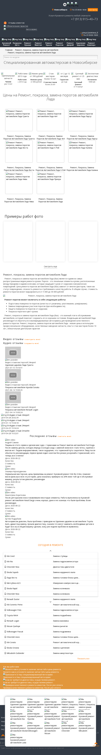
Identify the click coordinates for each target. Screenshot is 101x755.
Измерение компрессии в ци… (66, 583)
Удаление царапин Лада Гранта (19, 365)
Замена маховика (61, 621)
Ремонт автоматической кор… (66, 604)
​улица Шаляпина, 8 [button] (90, 32)
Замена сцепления (61, 648)
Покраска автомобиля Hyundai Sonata (22, 387)
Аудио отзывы (13, 343)
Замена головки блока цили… (66, 577)
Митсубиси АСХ (13, 583)
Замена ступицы (60, 556)
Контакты (92, 9)
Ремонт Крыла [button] (48, 44)
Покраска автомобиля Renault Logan (21, 409)
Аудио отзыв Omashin (19, 431)
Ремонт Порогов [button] (59, 44)
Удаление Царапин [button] (80, 44)
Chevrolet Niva (12, 567)
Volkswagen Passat (14, 631)
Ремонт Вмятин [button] (38, 44)
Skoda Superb (12, 572)
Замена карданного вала (64, 572)
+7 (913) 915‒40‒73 (84, 19)
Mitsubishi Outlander (15, 653)
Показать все (83, 658)
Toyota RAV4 (12, 615)
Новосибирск (60, 9)
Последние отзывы (43, 436)
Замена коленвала (61, 588)
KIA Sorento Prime (14, 604)
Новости (4, 721)
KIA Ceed (10, 556)
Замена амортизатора (63, 653)
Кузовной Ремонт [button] (6, 44)
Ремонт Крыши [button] (27, 44)
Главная (8, 50)
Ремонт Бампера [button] (91, 44)
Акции (3, 725)
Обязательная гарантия (17, 26)
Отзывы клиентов (16, 23)
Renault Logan (12, 621)
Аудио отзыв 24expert (19, 415)
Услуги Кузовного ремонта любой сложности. (70, 15)
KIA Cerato (11, 642)
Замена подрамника (62, 631)
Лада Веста (11, 577)
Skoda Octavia (12, 648)
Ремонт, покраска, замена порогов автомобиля (36, 50)
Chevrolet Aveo (13, 637)
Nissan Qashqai (13, 626)
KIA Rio (9, 561)
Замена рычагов (60, 626)
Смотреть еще (50, 266)
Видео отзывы (13, 339)
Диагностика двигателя (63, 567)
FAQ (2, 729)
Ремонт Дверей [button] (70, 44)
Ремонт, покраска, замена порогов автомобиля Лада (32, 52)
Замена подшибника (62, 615)
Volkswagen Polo (13, 610)
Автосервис (31, 29)
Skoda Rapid (11, 588)
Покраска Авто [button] (17, 44)
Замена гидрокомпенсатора (65, 561)
